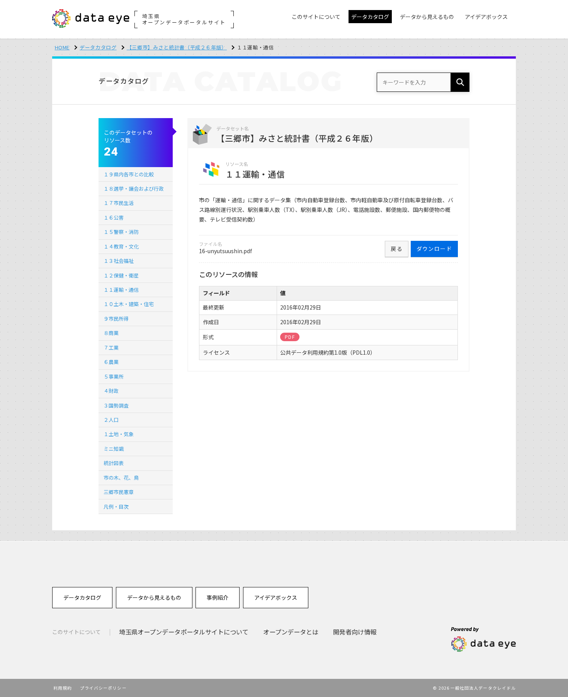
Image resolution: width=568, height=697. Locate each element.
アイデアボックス (275, 597)
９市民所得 (116, 318)
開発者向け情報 (354, 631)
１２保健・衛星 (121, 275)
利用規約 (62, 688)
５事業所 (114, 376)
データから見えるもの (154, 597)
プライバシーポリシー (103, 688)
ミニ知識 (114, 448)
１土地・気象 (119, 434)
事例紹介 (217, 597)
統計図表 (114, 463)
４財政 (111, 390)
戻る (397, 248)
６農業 (111, 361)
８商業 (111, 333)
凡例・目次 (116, 506)
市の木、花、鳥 (121, 477)
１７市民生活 (119, 202)
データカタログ (98, 47)
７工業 (111, 347)
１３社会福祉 (119, 260)
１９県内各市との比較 (129, 174)
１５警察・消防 (121, 231)
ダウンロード (434, 248)
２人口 (111, 419)
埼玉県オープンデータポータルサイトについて (183, 631)
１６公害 (114, 217)
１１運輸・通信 (121, 289)
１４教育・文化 (121, 246)
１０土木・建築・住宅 (129, 304)
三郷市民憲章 (119, 492)
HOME (62, 47)
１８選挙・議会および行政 (134, 188)
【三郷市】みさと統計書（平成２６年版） (177, 47)
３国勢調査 (116, 405)
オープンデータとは (290, 631)
